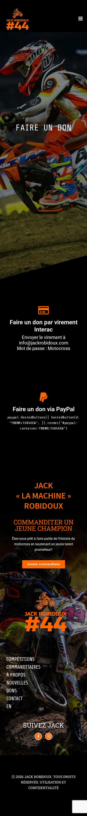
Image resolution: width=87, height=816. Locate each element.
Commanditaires (23, 667)
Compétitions (20, 659)
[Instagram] (48, 736)
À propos (16, 675)
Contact (14, 698)
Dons (11, 691)
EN (8, 706)
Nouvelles (17, 683)
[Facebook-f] (38, 736)
